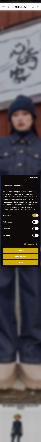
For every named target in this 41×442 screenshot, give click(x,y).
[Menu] (3, 7)
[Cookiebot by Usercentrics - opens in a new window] (29, 178)
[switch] (35, 222)
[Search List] (8, 7)
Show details (29, 244)
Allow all (20, 250)
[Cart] (37, 7)
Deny (21, 263)
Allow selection (20, 256)
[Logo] (20, 7)
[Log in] (33, 7)
